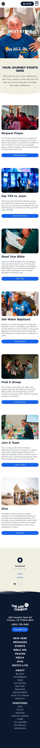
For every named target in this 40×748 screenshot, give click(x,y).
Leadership (20, 677)
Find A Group (20, 402)
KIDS (20, 707)
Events (20, 646)
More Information (20, 216)
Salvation (20, 683)
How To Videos (20, 695)
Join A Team (20, 465)
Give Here (20, 533)
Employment (20, 692)
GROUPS (20, 713)
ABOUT (20, 670)
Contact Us (20, 629)
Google (20, 577)
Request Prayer (20, 155)
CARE (20, 719)
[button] (15, 584)
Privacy (20, 698)
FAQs (20, 680)
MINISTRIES (20, 703)
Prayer (20, 653)
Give (20, 661)
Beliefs (20, 674)
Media (20, 657)
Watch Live (20, 665)
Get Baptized (20, 341)
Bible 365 (20, 279)
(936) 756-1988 (20, 624)
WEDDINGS (20, 728)
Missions (20, 689)
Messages (20, 642)
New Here (20, 638)
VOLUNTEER (20, 722)
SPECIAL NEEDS (20, 716)
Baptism (20, 686)
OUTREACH (20, 725)
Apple (20, 574)
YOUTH (20, 710)
